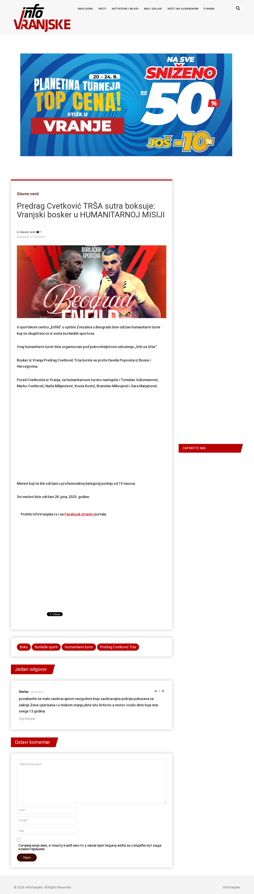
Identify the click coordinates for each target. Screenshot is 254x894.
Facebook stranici (78, 514)
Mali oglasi (153, 8)
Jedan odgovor (31, 669)
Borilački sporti (46, 647)
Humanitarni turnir (79, 647)
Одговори (27, 718)
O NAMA (209, 8)
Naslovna (85, 8)
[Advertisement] (91, 434)
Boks (24, 647)
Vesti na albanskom (182, 8)
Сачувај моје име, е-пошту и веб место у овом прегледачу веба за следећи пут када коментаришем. (89, 847)
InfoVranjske (34, 887)
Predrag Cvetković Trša (118, 647)
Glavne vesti (28, 193)
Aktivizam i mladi (125, 8)
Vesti (102, 8)
